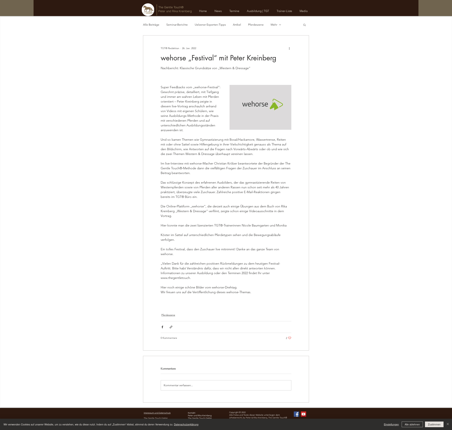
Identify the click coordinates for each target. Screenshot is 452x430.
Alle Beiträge (151, 24)
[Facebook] (296, 414)
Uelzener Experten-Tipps (210, 24)
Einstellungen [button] (391, 424)
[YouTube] (303, 414)
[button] (235, 11)
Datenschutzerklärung (186, 424)
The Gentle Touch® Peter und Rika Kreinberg (175, 9)
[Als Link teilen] (171, 327)
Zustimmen (434, 424)
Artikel (237, 24)
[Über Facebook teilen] (162, 327)
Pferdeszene (256, 24)
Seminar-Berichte (177, 24)
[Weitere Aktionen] (289, 48)
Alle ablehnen (412, 424)
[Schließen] (448, 424)
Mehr (274, 24)
